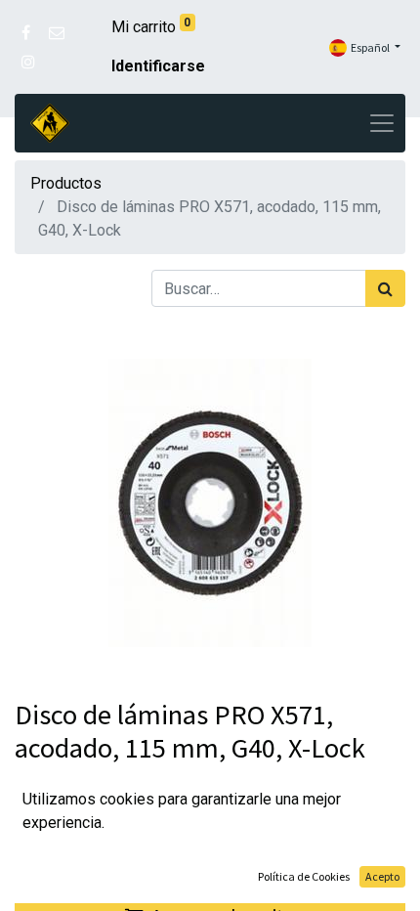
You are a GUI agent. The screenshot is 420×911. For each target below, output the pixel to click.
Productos (66, 183)
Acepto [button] (382, 876)
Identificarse (158, 66)
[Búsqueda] (385, 288)
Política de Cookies (304, 876)
